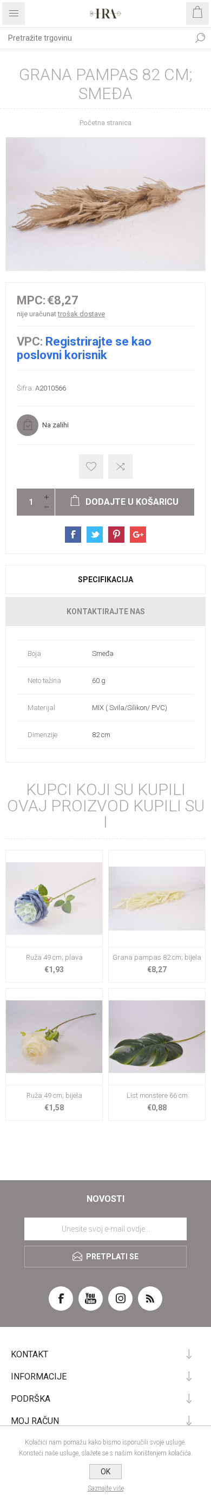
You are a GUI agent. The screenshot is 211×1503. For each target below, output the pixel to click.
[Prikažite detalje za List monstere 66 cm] (157, 1036)
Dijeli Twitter (95, 534)
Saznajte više (106, 1488)
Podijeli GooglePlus (138, 534)
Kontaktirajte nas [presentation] (106, 611)
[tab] (105, 579)
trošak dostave (81, 314)
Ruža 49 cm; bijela (54, 1095)
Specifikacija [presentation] (105, 579)
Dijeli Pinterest (116, 534)
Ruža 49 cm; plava (54, 957)
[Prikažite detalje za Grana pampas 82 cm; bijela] (157, 898)
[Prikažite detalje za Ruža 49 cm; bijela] (54, 1036)
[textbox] (94, 38)
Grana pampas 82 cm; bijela (157, 957)
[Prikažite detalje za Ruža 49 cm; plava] (54, 898)
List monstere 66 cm (157, 1095)
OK (105, 1471)
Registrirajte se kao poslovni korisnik (84, 348)
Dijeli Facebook (73, 534)
